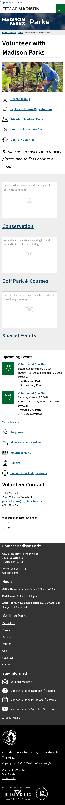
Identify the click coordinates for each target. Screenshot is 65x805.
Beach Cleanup (20, 99)
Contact (6, 664)
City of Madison (9, 32)
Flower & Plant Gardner (25, 442)
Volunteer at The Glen (32, 364)
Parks (39, 21)
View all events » (11, 422)
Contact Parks (10, 572)
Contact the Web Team (15, 770)
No (8, 527)
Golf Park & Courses (25, 280)
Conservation (18, 226)
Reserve (6, 637)
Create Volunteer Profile (26, 129)
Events (6, 630)
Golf (4, 650)
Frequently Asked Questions (28, 473)
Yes (8, 522)
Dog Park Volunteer (23, 140)
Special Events (19, 335)
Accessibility (9, 778)
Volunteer (7, 657)
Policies (15, 463)
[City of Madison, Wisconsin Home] (9, 738)
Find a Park (8, 623)
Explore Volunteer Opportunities (31, 109)
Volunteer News (20, 453)
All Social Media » (12, 718)
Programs (16, 432)
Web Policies (9, 774)
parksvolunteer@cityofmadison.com (23, 501)
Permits (6, 644)
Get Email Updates (21, 681)
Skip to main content (12, 2)
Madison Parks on (33, 690)
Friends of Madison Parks (26, 119)
